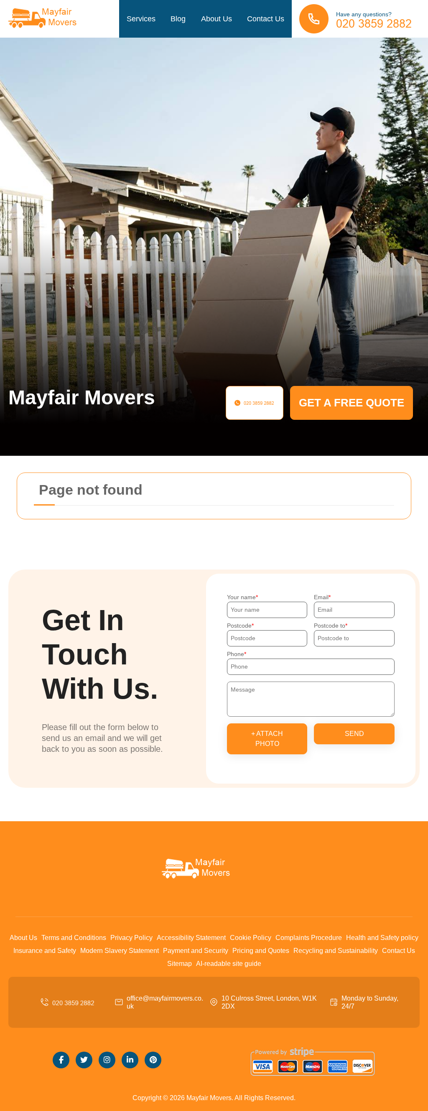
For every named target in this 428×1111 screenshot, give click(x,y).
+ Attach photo (267, 738)
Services (141, 19)
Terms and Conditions (73, 937)
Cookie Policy (250, 937)
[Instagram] (107, 1060)
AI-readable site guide (228, 963)
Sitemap (179, 963)
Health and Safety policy (382, 937)
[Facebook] (61, 1060)
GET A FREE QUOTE (351, 402)
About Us (216, 19)
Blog (178, 19)
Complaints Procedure (308, 937)
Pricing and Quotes (260, 950)
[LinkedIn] (130, 1060)
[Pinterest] (153, 1060)
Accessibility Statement (191, 937)
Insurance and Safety (44, 950)
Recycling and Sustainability (335, 950)
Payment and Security (195, 950)
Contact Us (265, 19)
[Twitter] (84, 1060)
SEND (354, 733)
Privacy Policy (131, 937)
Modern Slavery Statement (119, 950)
